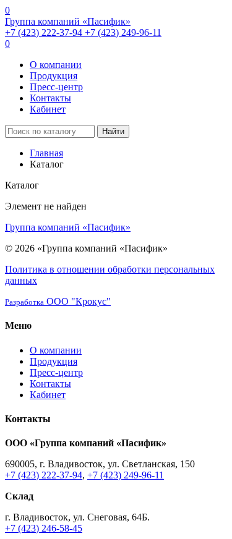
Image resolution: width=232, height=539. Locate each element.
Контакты (50, 98)
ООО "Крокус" (58, 301)
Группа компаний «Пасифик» (68, 21)
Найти (113, 131)
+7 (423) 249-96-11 (123, 32)
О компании (56, 64)
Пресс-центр (56, 87)
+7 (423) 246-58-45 (43, 528)
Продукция (53, 75)
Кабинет (48, 109)
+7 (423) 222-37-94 (45, 32)
